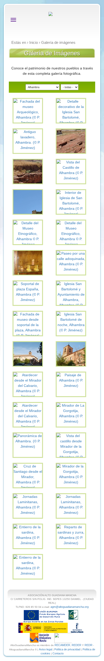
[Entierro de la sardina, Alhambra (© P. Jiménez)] (27, 535)
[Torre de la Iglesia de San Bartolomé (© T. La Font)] (78, 356)
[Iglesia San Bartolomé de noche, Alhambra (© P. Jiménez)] (71, 322)
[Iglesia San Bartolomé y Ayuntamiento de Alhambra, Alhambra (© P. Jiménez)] (71, 297)
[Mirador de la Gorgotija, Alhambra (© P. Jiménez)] (71, 474)
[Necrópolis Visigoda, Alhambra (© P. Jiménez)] (78, 143)
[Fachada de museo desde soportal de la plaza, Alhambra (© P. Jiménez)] (27, 325)
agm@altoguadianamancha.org (69, 606)
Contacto (58, 653)
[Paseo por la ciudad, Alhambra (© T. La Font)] (34, 356)
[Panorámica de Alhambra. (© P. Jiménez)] (27, 441)
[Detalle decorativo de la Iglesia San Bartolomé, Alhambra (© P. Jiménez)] (71, 114)
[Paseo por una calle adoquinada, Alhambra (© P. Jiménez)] (71, 261)
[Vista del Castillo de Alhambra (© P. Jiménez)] (71, 170)
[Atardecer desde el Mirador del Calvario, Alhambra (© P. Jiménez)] (27, 385)
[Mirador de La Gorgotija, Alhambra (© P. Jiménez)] (71, 413)
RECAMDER (62, 645)
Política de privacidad (67, 649)
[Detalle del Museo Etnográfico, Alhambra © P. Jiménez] (27, 233)
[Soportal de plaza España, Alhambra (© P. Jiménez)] (27, 292)
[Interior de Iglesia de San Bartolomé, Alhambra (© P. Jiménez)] (71, 203)
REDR (89, 645)
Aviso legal (45, 649)
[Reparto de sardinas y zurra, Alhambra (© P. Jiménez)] (71, 535)
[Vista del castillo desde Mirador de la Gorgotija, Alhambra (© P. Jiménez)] (71, 449)
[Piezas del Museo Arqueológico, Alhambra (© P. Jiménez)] (34, 266)
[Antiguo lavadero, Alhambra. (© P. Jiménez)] (27, 140)
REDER (76, 645)
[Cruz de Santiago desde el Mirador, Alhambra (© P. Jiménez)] (27, 477)
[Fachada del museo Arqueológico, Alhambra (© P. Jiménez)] (27, 112)
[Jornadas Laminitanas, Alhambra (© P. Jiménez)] (27, 504)
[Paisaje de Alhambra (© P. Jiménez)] (71, 380)
